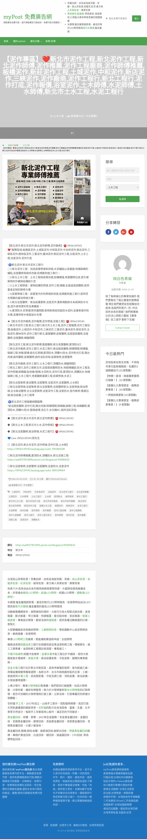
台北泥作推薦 (83, 492)
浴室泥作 (24, 519)
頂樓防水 (35, 519)
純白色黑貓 (122, 278)
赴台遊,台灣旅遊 (112, 792)
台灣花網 (133, 808)
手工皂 (19, 703)
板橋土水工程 (45, 506)
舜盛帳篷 (51, 620)
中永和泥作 (40, 492)
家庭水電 (33, 658)
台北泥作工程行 (66, 492)
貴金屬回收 (13, 717)
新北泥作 (82, 501)
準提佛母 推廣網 (75, 13)
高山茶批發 (78, 579)
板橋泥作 (59, 506)
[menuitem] (116, 18)
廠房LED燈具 (80, 825)
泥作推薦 (82, 515)
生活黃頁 (129, 789)
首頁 (6, 41)
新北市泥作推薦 (68, 501)
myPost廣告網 (111, 769)
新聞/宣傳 (51, 41)
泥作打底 (70, 515)
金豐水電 (47, 654)
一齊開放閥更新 (115, 394)
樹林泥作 (70, 506)
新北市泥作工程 (33, 501)
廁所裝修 (69, 496)
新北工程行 (82, 496)
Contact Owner (122, 327)
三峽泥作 (16, 492)
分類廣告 (128, 777)
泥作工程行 (29, 515)
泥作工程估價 (60, 510)
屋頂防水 (58, 496)
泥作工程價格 (75, 510)
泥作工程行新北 (44, 515)
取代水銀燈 (88, 28)
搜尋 (123, 199)
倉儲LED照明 (48, 592)
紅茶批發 (25, 583)
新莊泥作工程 (30, 506)
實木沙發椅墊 (72, 689)
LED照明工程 (20, 639)
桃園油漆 (25, 644)
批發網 (53, 825)
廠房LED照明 (30, 592)
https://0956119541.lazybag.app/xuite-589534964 (36, 470)
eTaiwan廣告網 (124, 781)
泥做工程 (13, 519)
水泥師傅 (13, 510)
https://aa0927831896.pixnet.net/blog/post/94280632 (38, 459)
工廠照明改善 (49, 629)
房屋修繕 (108, 773)
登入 (136, 18)
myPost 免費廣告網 (27, 16)
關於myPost (19, 41)
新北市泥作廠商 (50, 501)
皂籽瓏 (42, 707)
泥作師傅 (59, 515)
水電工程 (23, 676)
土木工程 (58, 116)
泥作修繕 (35, 510)
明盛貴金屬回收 (78, 730)
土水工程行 (36, 496)
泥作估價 (24, 510)
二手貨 (127, 800)
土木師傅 (24, 496)
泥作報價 (47, 510)
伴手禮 (131, 796)
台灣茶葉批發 (110, 812)
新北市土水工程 (16, 501)
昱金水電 (12, 667)
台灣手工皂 (65, 825)
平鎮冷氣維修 (15, 654)
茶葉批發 (74, 10)
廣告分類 (34, 41)
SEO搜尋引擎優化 (113, 784)
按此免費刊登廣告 (118, 18)
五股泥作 (52, 492)
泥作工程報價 (15, 515)
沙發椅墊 (33, 685)
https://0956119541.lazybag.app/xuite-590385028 (36, 448)
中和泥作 (27, 492)
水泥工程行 (83, 506)
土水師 (48, 496)
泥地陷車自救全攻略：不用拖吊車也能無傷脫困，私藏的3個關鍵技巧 (122, 366)
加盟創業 (124, 804)
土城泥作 (13, 496)
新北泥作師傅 (15, 506)
